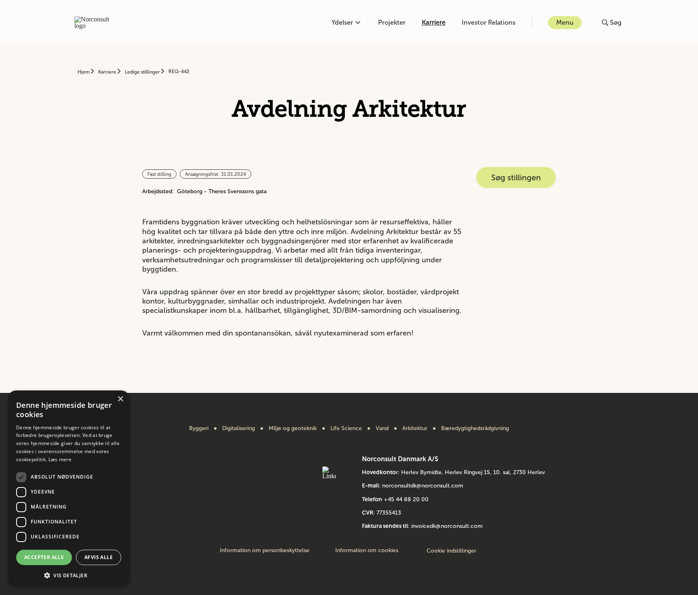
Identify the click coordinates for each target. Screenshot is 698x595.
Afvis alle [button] (98, 557)
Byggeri (198, 428)
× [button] (120, 399)
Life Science (346, 428)
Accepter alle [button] (44, 557)
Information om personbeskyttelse (264, 550)
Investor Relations (488, 22)
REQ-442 (178, 71)
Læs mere (59, 459)
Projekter (392, 22)
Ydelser (342, 22)
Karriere (434, 22)
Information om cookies (366, 550)
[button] (68, 574)
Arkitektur (414, 428)
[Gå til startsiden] (96, 22)
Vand (382, 428)
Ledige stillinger (143, 72)
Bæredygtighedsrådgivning (475, 428)
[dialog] (68, 488)
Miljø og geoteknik (293, 428)
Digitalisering (238, 428)
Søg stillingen (516, 177)
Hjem (84, 72)
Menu (565, 22)
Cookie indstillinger (451, 550)
